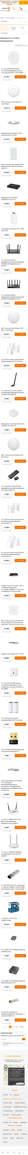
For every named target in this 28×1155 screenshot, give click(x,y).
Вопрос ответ (19, 1138)
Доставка (19, 1130)
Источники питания (8, 1111)
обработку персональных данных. (13, 1043)
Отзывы (5, 1142)
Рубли (25, 2)
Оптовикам (24, 1134)
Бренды (12, 1138)
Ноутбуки (5, 1094)
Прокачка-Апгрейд (16, 1115)
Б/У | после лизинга (13, 28)
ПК (11, 1094)
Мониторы (16, 1094)
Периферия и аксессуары (20, 1107)
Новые (22, 27)
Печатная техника (7, 1102)
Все (4, 27)
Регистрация (7, 10)
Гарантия (16, 1134)
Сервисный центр (7, 1134)
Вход (2, 10)
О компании (6, 1130)
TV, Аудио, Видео (7, 1107)
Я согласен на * (13, 1043)
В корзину (21, 76)
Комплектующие (19, 1111)
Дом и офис (6, 1115)
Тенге (21, 2)
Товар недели (23, 1122)
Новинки (15, 1122)
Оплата (13, 1130)
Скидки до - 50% (7, 1122)
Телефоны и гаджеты (19, 1102)
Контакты (5, 1138)
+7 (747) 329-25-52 (13, 1056)
